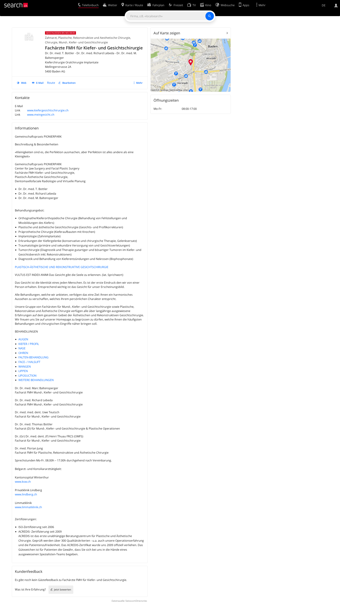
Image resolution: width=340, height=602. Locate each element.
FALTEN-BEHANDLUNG (33, 357)
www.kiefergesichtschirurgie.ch (48, 110)
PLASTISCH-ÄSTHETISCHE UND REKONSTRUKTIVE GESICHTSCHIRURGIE (61, 267)
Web (23, 82)
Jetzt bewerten (62, 589)
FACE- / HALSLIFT (29, 362)
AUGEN (23, 339)
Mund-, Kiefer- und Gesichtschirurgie (83, 42)
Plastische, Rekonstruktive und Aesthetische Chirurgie (94, 38)
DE (323, 5)
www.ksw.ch (23, 482)
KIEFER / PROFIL (28, 344)
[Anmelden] (336, 5)
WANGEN (24, 366)
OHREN (23, 353)
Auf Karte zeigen (167, 33)
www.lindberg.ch (26, 494)
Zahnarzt (51, 38)
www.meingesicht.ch (40, 115)
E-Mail (40, 82)
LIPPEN (23, 371)
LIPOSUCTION (27, 375)
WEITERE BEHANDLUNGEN (36, 380)
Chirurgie (51, 42)
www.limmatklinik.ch (28, 507)
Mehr (139, 82)
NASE (22, 348)
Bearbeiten (69, 82)
